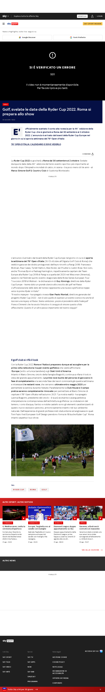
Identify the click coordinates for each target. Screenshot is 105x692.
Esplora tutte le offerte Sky (26, 16)
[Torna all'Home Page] (12, 23)
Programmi (33, 681)
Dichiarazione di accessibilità (59, 672)
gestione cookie (59, 657)
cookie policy (58, 662)
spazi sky (31, 677)
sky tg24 (6, 662)
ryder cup (18, 490)
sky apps (31, 662)
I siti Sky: (6, 652)
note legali (57, 667)
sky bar (31, 672)
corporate (57, 683)
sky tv (30, 657)
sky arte (6, 672)
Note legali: (56, 652)
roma (33, 490)
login (99, 16)
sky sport (7, 657)
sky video (7, 667)
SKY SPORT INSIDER (92, 24)
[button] (48, 689)
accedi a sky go (92, 651)
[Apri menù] (4, 23)
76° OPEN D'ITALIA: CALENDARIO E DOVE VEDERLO (36, 144)
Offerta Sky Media (60, 678)
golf (44, 490)
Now (30, 667)
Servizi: (30, 652)
